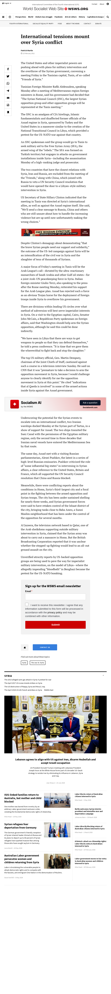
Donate (98, 24)
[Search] (108, 18)
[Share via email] (8, 97)
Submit (55, 624)
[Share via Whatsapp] (8, 83)
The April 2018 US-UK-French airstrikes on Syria (23, 690)
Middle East (48, 690)
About (102, 4)
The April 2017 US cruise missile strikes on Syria (23, 683)
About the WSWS (72, 24)
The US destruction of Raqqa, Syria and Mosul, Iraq (24, 686)
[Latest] (10, 18)
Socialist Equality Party (43, 24)
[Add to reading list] (8, 112)
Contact (94, 4)
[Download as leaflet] (8, 105)
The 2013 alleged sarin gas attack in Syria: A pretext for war (27, 679)
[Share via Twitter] (8, 76)
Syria (24, 663)
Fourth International (18, 24)
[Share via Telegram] (8, 90)
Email (28, 591)
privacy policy (55, 612)
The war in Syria (37, 663)
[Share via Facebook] (8, 69)
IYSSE (60, 24)
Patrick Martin (27, 50)
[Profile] (108, 4)
